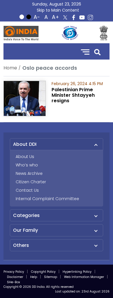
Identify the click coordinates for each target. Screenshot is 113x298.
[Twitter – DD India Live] (65, 17)
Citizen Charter (31, 182)
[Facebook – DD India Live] (73, 17)
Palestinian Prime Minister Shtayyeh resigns (73, 95)
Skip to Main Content (58, 10)
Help (33, 277)
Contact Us (27, 190)
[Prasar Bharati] (70, 33)
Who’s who (27, 165)
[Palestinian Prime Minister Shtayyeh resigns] (24, 98)
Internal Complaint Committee (47, 199)
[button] (97, 51)
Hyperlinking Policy (77, 272)
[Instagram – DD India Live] (90, 17)
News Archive (29, 173)
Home (10, 67)
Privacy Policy (13, 272)
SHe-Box (13, 282)
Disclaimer (15, 277)
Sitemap (50, 277)
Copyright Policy (43, 272)
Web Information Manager (84, 277)
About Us (25, 156)
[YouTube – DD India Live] (82, 17)
